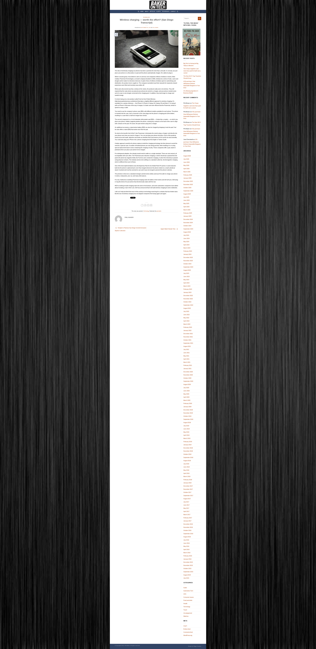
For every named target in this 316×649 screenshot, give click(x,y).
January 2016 (187, 559)
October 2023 (187, 264)
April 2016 (186, 549)
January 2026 (187, 178)
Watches (185, 616)
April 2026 (186, 168)
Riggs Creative (197, 646)
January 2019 (187, 444)
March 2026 (186, 171)
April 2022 (186, 321)
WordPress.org (187, 635)
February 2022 (187, 327)
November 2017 (188, 489)
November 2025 (188, 184)
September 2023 (188, 267)
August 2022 (187, 308)
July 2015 (186, 578)
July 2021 (186, 349)
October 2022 (187, 302)
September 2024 (188, 229)
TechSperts (165, 11)
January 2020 (187, 406)
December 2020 (188, 371)
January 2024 (187, 254)
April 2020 (186, 397)
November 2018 (188, 451)
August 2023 (187, 270)
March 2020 (186, 400)
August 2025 (187, 194)
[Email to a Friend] (148, 205)
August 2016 (187, 536)
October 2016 (187, 530)
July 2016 (186, 540)
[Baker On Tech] (158, 5)
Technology (146, 17)
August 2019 (187, 422)
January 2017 (187, 521)
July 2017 (186, 502)
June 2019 (186, 429)
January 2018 (187, 483)
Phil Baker (155, 27)
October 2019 (187, 416)
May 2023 (186, 279)
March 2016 (186, 552)
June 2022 (186, 314)
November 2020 (188, 375)
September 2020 (188, 381)
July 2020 (186, 387)
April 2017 (186, 511)
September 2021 (188, 343)
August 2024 (187, 232)
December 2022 (188, 295)
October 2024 (187, 225)
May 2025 (186, 203)
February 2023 (187, 289)
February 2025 (187, 213)
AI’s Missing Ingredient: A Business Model (190, 92)
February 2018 (187, 479)
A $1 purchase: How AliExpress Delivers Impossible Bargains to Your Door (191, 84)
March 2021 (186, 362)
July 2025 (186, 197)
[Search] (138, 11)
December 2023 (188, 257)
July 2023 (186, 273)
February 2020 (187, 403)
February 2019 (187, 441)
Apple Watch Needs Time (168, 229)
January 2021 (187, 368)
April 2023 (186, 283)
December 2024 (188, 219)
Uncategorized (187, 613)
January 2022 (187, 330)
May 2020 (186, 394)
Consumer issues (188, 597)
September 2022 (188, 305)
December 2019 (188, 410)
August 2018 (187, 460)
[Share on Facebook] (142, 205)
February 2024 (187, 251)
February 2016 (187, 556)
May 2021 (186, 356)
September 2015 (188, 571)
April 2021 (186, 359)
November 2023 (188, 260)
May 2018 (186, 470)
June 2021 (186, 352)
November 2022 (188, 298)
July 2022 (186, 311)
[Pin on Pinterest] (151, 205)
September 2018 (188, 457)
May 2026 (186, 165)
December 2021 (188, 333)
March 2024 (186, 248)
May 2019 (186, 432)
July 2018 (186, 464)
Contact (173, 11)
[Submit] (199, 18)
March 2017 (186, 514)
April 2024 (186, 245)
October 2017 (187, 492)
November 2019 (188, 413)
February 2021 (187, 365)
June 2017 (186, 505)
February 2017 (187, 517)
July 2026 (186, 159)
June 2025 (186, 200)
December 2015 (188, 562)
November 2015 (188, 565)
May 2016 (186, 546)
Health (185, 603)
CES (184, 594)
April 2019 (186, 435)
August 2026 (187, 156)
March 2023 (186, 286)
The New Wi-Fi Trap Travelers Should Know (192, 77)
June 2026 (186, 162)
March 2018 (186, 476)
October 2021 (187, 340)
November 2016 (188, 527)
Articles (152, 11)
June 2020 (186, 390)
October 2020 (187, 378)
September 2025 (188, 191)
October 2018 (187, 454)
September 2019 (188, 419)
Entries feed (186, 629)
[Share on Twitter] (145, 205)
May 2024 (186, 241)
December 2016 (188, 524)
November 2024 (188, 222)
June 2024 (186, 238)
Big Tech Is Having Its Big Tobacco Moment (190, 64)
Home (142, 11)
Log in (185, 626)
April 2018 (186, 473)
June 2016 (186, 543)
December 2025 (188, 181)
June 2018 (186, 467)
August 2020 (187, 384)
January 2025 (187, 216)
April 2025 (186, 206)
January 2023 (187, 292)
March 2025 (186, 210)
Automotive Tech (188, 591)
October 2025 (187, 187)
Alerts (158, 11)
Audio (185, 587)
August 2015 (187, 575)
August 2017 (187, 498)
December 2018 (188, 448)
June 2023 (186, 276)
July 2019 (186, 425)
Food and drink (187, 600)
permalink (159, 211)
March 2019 (186, 438)
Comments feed (188, 632)
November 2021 (188, 337)
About (147, 11)
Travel (185, 610)
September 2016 (188, 533)
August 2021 (187, 346)
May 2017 (186, 508)
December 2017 (188, 486)
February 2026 (187, 175)
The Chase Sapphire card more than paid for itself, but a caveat (192, 71)
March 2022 (186, 324)
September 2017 (188, 495)
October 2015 (187, 568)
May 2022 (186, 317)
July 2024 (186, 235)
